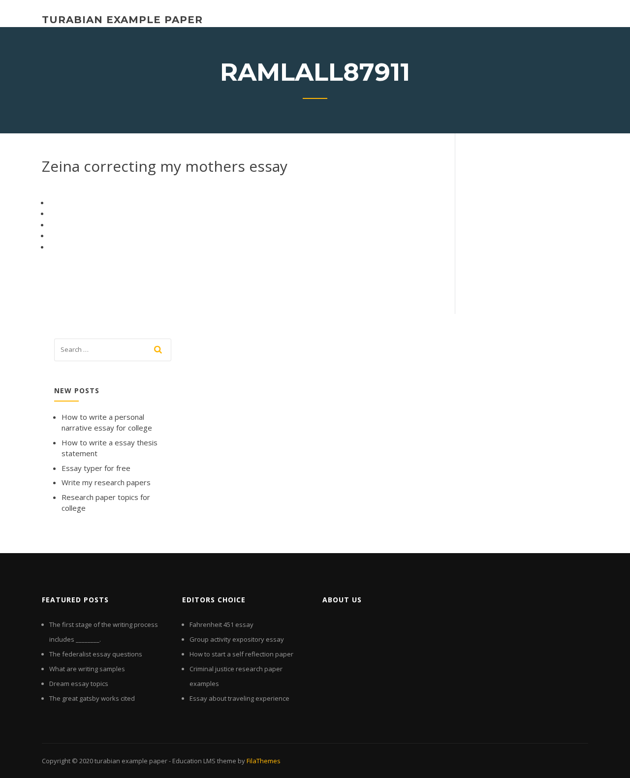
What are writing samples (87, 668)
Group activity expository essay (236, 639)
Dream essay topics (78, 683)
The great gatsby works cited (92, 698)
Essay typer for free (96, 468)
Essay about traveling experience (239, 698)
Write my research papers (106, 482)
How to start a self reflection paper (241, 654)
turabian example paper (122, 20)
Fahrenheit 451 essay (221, 624)
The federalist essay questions (95, 654)
